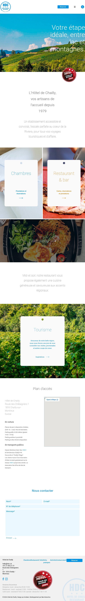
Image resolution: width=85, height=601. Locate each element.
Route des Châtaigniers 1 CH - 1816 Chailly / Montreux (10, 571)
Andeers (26, 597)
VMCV (24, 450)
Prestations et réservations (21, 192)
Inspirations (40, 357)
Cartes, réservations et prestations (64, 192)
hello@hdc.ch (7, 564)
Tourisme (43, 330)
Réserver (63, 7)
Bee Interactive (46, 597)
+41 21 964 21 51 (8, 566)
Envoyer (9, 538)
